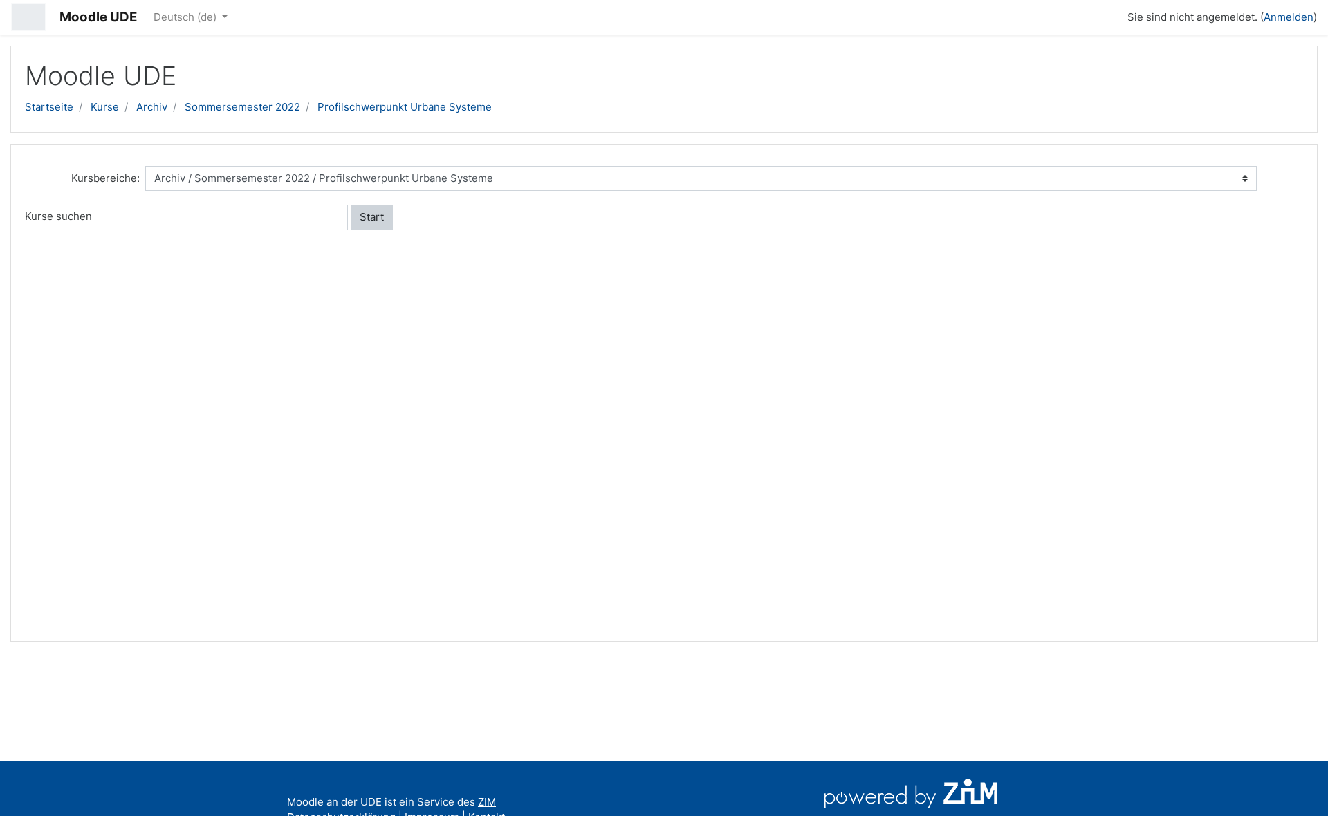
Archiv (151, 106)
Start (372, 216)
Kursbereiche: (105, 178)
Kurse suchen (58, 216)
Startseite (49, 106)
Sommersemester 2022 (242, 106)
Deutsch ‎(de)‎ (186, 17)
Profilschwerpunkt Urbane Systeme (404, 106)
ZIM (487, 801)
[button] (1110, 15)
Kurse (105, 106)
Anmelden (1288, 17)
